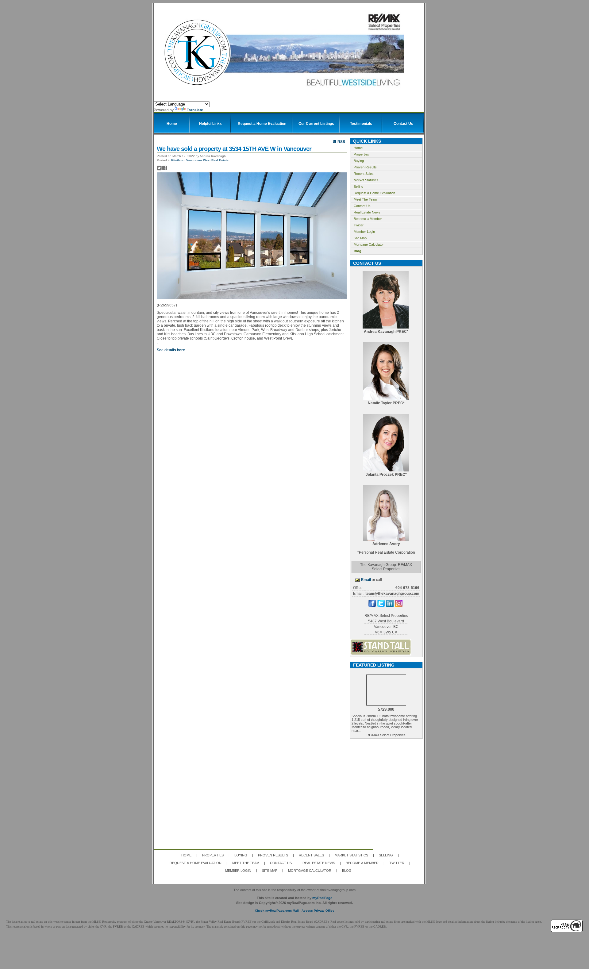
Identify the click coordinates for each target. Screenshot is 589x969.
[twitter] (381, 606)
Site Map (360, 238)
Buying (359, 161)
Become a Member (368, 219)
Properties (361, 154)
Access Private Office (318, 910)
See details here (171, 350)
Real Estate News (367, 212)
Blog (357, 251)
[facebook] (372, 606)
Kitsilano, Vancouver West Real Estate (200, 160)
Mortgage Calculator (369, 244)
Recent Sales (364, 173)
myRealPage (322, 898)
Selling (358, 186)
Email (366, 580)
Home (358, 148)
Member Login (364, 231)
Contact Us (362, 206)
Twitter (359, 225)
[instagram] (398, 606)
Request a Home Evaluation (374, 193)
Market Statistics (366, 180)
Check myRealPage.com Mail (277, 910)
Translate (195, 110)
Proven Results (365, 167)
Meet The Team (365, 199)
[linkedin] (390, 606)
